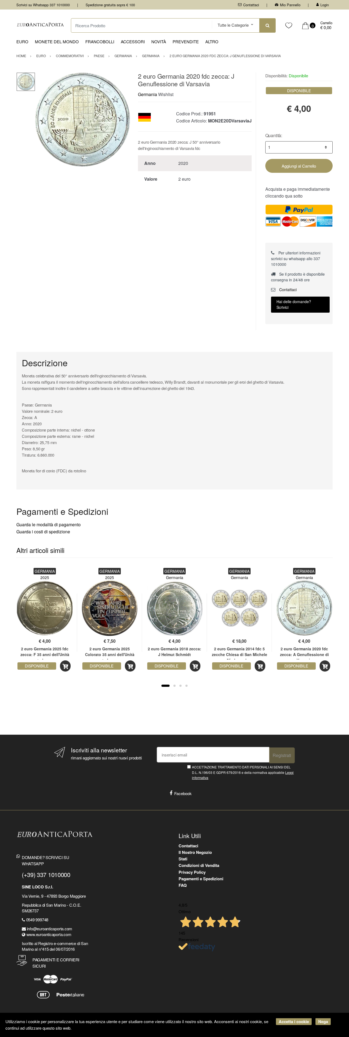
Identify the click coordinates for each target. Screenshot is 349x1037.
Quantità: (273, 135)
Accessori (133, 41)
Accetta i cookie (294, 1021)
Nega (323, 1021)
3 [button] (180, 686)
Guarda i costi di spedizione (43, 531)
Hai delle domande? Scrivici (293, 304)
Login (324, 4)
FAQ (183, 885)
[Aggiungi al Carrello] (65, 666)
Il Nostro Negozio (195, 852)
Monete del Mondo (57, 41)
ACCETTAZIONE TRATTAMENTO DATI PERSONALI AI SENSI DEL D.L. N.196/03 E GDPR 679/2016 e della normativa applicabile (243, 772)
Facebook (183, 793)
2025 (44, 577)
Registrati (282, 755)
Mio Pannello (290, 4)
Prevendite (186, 41)
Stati (183, 859)
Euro (22, 41)
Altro (211, 41)
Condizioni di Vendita (199, 865)
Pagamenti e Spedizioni (201, 879)
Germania (147, 94)
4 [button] (186, 686)
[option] (82, 119)
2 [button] (174, 686)
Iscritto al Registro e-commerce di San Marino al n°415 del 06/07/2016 (55, 946)
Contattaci (251, 4)
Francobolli (99, 41)
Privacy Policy (192, 872)
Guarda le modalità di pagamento (48, 524)
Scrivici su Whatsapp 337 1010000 (43, 4)
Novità (158, 41)
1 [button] (165, 686)
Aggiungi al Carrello (299, 166)
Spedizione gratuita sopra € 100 (110, 4)
